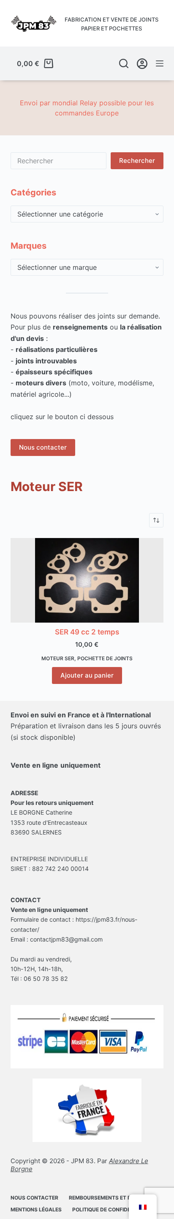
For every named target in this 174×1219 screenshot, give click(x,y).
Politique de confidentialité (112, 1209)
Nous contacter (43, 447)
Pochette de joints (105, 658)
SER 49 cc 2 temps (87, 632)
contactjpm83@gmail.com (66, 939)
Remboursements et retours (110, 1197)
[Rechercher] (123, 63)
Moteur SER (57, 658)
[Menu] (159, 63)
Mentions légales (36, 1209)
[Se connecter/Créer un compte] (142, 63)
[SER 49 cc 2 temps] (87, 580)
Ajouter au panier (87, 675)
